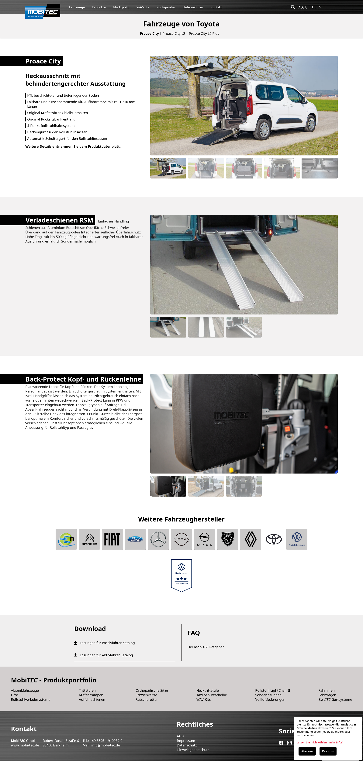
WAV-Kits (143, 7)
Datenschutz (187, 745)
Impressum (186, 740)
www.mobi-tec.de (25, 745)
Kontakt (216, 7)
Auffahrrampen (91, 695)
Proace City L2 (174, 33)
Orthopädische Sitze (152, 690)
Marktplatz (121, 7)
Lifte (14, 695)
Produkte (99, 7)
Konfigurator (166, 7)
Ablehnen (307, 751)
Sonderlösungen (268, 695)
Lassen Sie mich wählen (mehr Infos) (320, 742)
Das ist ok (328, 751)
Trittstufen (87, 690)
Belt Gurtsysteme (335, 699)
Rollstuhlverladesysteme (30, 699)
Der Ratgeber (206, 647)
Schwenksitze (146, 695)
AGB (180, 736)
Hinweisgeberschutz (193, 749)
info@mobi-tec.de (105, 745)
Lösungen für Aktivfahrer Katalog (106, 655)
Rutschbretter (147, 699)
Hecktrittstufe (207, 690)
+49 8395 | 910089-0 (106, 740)
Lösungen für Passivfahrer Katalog (107, 642)
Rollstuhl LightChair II (272, 690)
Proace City (149, 33)
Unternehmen (193, 7)
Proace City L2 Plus (204, 33)
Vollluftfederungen (270, 699)
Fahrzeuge (77, 7)
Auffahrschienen (92, 699)
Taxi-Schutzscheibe (211, 695)
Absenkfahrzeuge (25, 690)
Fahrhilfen (327, 690)
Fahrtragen (327, 695)
